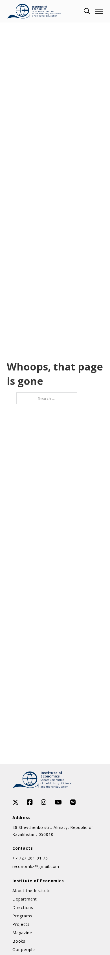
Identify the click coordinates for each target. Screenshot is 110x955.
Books (18, 941)
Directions (22, 907)
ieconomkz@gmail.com (35, 866)
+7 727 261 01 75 (30, 858)
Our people (23, 949)
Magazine (22, 932)
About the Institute (31, 890)
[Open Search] (86, 11)
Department (24, 899)
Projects (20, 924)
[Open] (99, 11)
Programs (22, 915)
